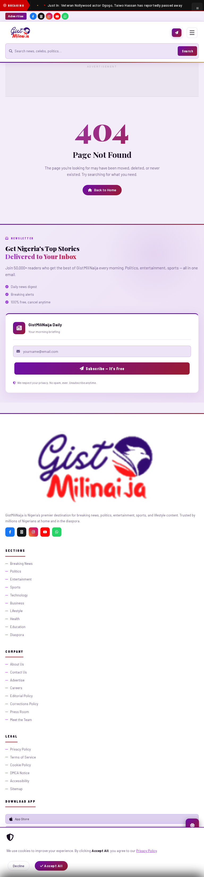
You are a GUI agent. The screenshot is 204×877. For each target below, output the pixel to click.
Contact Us (18, 672)
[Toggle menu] (192, 32)
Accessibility (19, 781)
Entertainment (21, 579)
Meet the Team (21, 720)
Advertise (16, 16)
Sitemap (16, 789)
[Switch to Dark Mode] (192, 825)
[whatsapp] (65, 16)
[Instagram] (33, 532)
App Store (22, 819)
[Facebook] (10, 532)
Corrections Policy (24, 704)
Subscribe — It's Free (105, 368)
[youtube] (57, 16)
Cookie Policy (20, 765)
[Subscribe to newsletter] (177, 32)
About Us (17, 664)
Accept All (53, 866)
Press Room (19, 712)
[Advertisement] (102, 81)
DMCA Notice (19, 773)
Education (18, 627)
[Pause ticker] (197, 8)
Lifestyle (16, 611)
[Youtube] (45, 532)
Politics (15, 571)
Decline (18, 866)
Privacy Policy (146, 851)
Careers (16, 688)
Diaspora (17, 635)
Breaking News (21, 563)
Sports (15, 587)
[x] (41, 16)
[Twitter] (21, 532)
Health (15, 619)
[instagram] (49, 16)
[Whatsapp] (56, 532)
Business (17, 603)
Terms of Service (23, 757)
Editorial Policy (21, 696)
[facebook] (33, 16)
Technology (19, 595)
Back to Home (105, 190)
